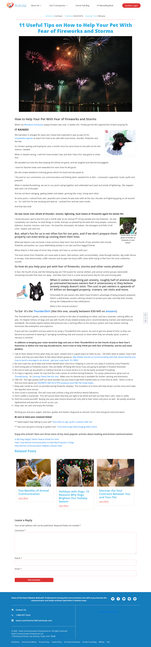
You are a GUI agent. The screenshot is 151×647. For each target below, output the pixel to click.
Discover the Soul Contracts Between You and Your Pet (114, 494)
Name (18, 558)
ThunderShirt (41, 311)
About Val (35, 5)
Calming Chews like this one (45, 376)
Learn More (23, 498)
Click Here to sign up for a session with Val (72, 422)
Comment (20, 530)
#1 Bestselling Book (105, 5)
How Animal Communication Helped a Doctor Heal (38, 445)
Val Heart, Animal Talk (108, 612)
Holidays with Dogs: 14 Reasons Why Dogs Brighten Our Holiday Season (74, 496)
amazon (111, 311)
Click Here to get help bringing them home (77, 426)
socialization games (24, 138)
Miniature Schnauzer (33, 124)
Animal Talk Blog (82, 5)
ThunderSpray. (21, 376)
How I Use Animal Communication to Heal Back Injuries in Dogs (44, 442)
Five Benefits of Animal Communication (33, 492)
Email (18, 568)
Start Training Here (57, 5)
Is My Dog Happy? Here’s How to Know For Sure (37, 439)
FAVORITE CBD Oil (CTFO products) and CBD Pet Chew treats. (66, 383)
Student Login (131, 5)
